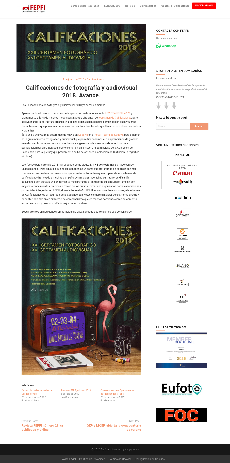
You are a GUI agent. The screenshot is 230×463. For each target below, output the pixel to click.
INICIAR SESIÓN (204, 5)
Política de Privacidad (92, 459)
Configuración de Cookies (150, 459)
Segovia (83, 134)
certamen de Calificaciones (115, 117)
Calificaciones (148, 6)
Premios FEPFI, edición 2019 (76, 390)
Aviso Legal (69, 459)
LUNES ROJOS (112, 6)
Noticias (130, 6)
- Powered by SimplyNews (124, 449)
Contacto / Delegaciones (175, 6)
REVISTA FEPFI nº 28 (117, 113)
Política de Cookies (120, 459)
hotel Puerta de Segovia (109, 134)
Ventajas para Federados (85, 6)
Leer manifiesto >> (166, 78)
